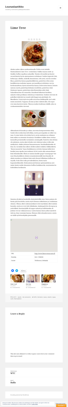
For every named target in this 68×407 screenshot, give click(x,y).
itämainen (40, 297)
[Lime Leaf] (17, 278)
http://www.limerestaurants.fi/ (45, 253)
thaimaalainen (17, 299)
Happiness (45, 284)
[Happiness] (48, 278)
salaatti (49, 297)
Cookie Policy (35, 404)
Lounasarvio (27, 297)
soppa (53, 297)
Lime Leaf (13, 284)
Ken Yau (28, 284)
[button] (34, 53)
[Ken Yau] (33, 278)
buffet (35, 297)
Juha (20, 297)
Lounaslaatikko (14, 6)
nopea (45, 297)
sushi (11, 299)
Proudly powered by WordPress (19, 395)
